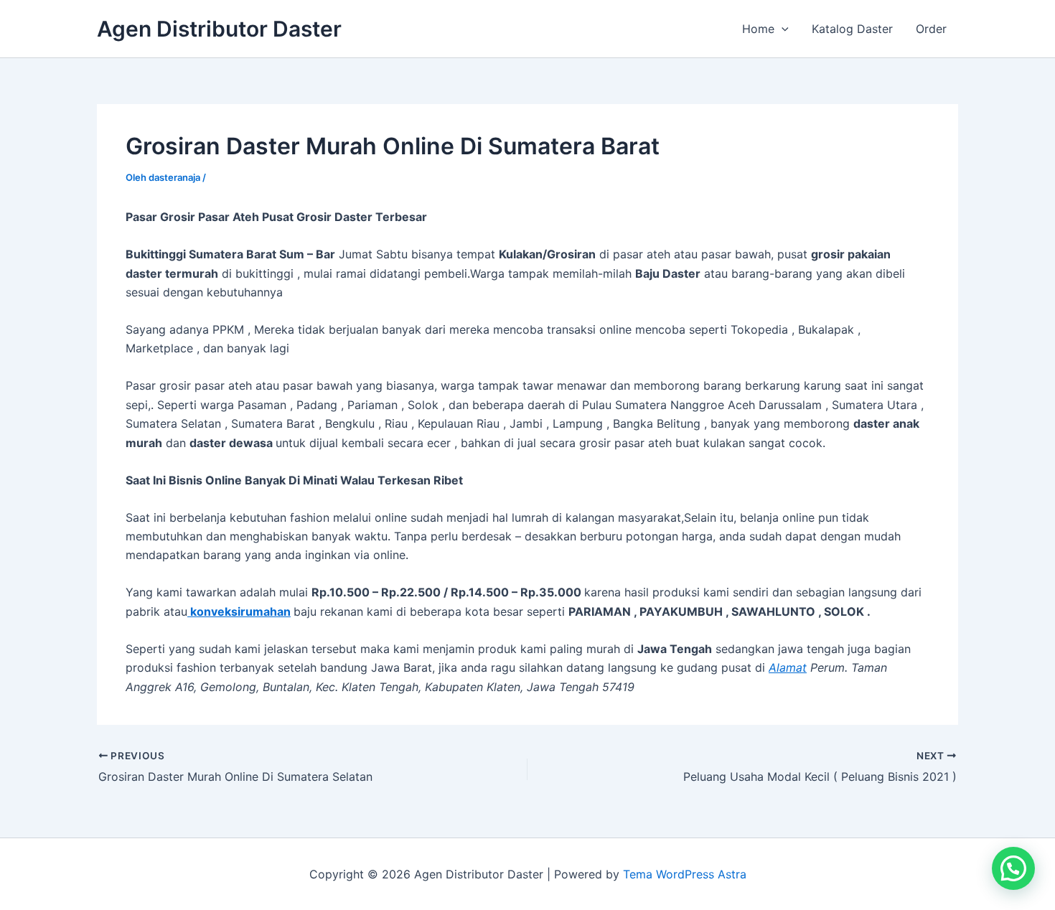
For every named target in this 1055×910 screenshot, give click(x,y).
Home (758, 29)
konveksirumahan (239, 611)
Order (931, 29)
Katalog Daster (852, 29)
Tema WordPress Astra (684, 874)
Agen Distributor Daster (219, 29)
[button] (781, 28)
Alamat (788, 667)
